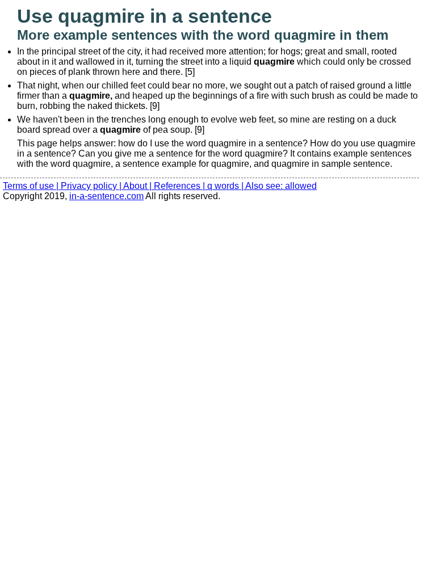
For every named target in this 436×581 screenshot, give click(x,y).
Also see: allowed (281, 186)
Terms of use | (32, 186)
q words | (226, 186)
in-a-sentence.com (106, 196)
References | (180, 186)
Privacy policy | (92, 186)
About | (138, 186)
